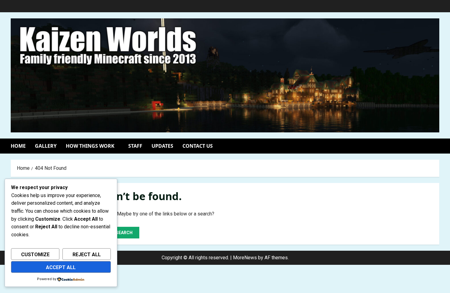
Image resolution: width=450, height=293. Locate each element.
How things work (90, 146)
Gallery (46, 146)
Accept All (61, 267)
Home (18, 146)
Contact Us (197, 146)
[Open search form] (437, 146)
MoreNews (245, 258)
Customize (35, 254)
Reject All (87, 254)
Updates (162, 146)
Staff (135, 146)
